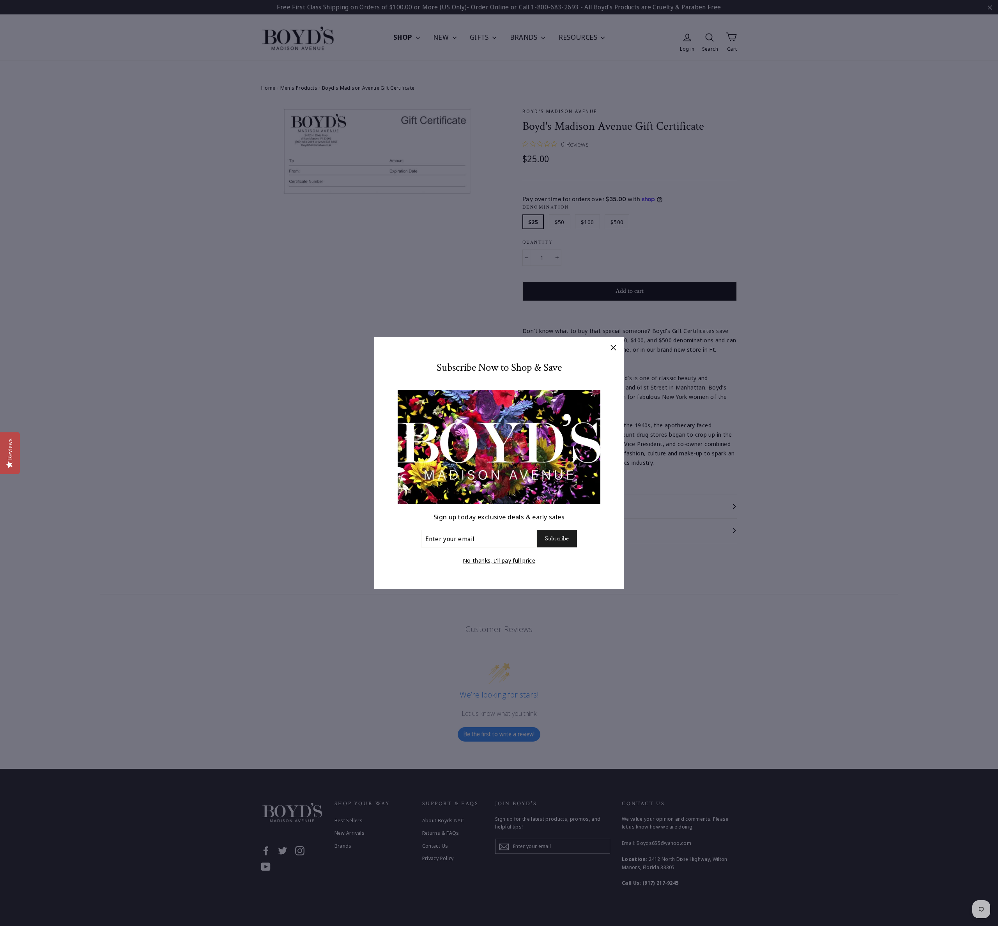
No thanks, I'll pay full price (499, 560)
